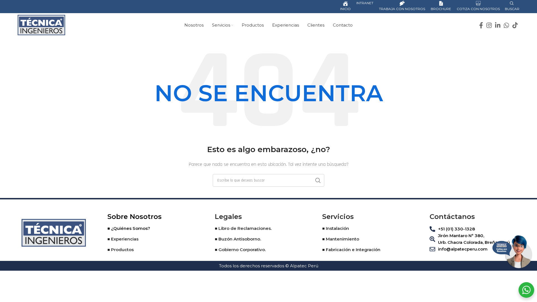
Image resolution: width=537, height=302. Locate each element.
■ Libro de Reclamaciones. (243, 228)
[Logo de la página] (41, 24)
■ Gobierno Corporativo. (240, 249)
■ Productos (120, 249)
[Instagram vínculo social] (489, 25)
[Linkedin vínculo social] (497, 25)
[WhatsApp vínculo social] (506, 25)
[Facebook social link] (481, 25)
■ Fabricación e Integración (351, 249)
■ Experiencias (122, 239)
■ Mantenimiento (340, 239)
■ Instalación (335, 228)
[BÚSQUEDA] (318, 180)
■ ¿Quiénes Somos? (128, 228)
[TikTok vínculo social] (515, 25)
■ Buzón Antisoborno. (238, 239)
